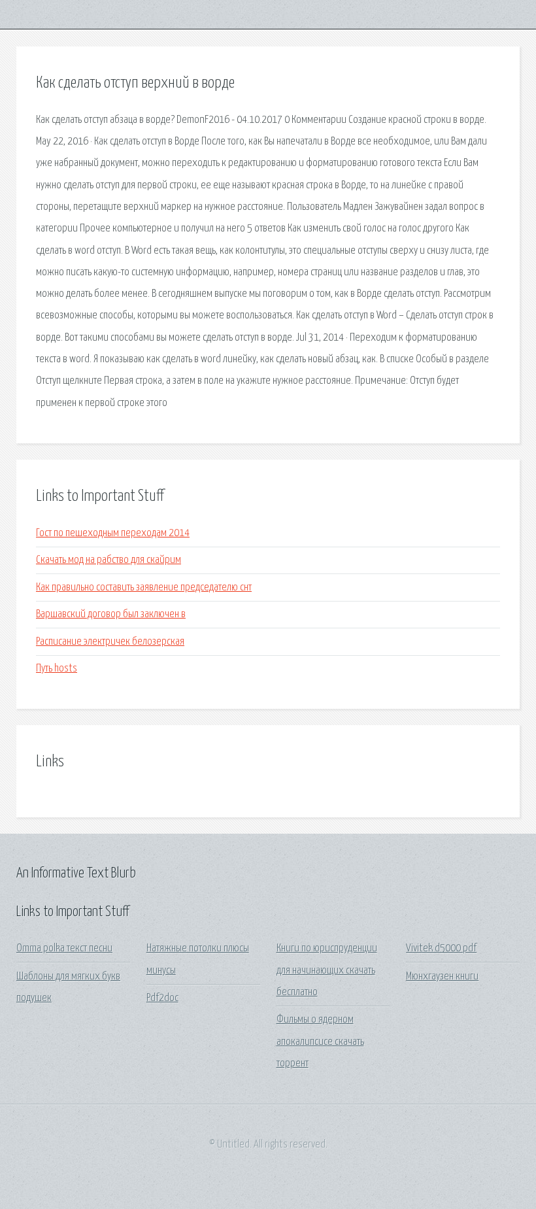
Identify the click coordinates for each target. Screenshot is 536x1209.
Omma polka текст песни (64, 948)
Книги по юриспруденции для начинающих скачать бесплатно (326, 970)
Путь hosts (56, 668)
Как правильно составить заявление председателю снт (144, 587)
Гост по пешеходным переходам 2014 (113, 533)
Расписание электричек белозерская (110, 641)
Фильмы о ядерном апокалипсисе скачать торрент (320, 1041)
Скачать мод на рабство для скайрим (108, 560)
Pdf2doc (162, 998)
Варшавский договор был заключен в (111, 614)
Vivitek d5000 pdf (441, 948)
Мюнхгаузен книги (442, 976)
